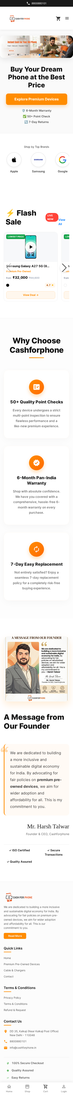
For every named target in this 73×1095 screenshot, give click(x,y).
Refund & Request (15, 1010)
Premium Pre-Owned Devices (22, 964)
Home (7, 958)
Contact (8, 976)
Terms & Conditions (15, 1003)
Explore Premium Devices (36, 99)
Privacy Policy (12, 997)
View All (61, 222)
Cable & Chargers (14, 970)
